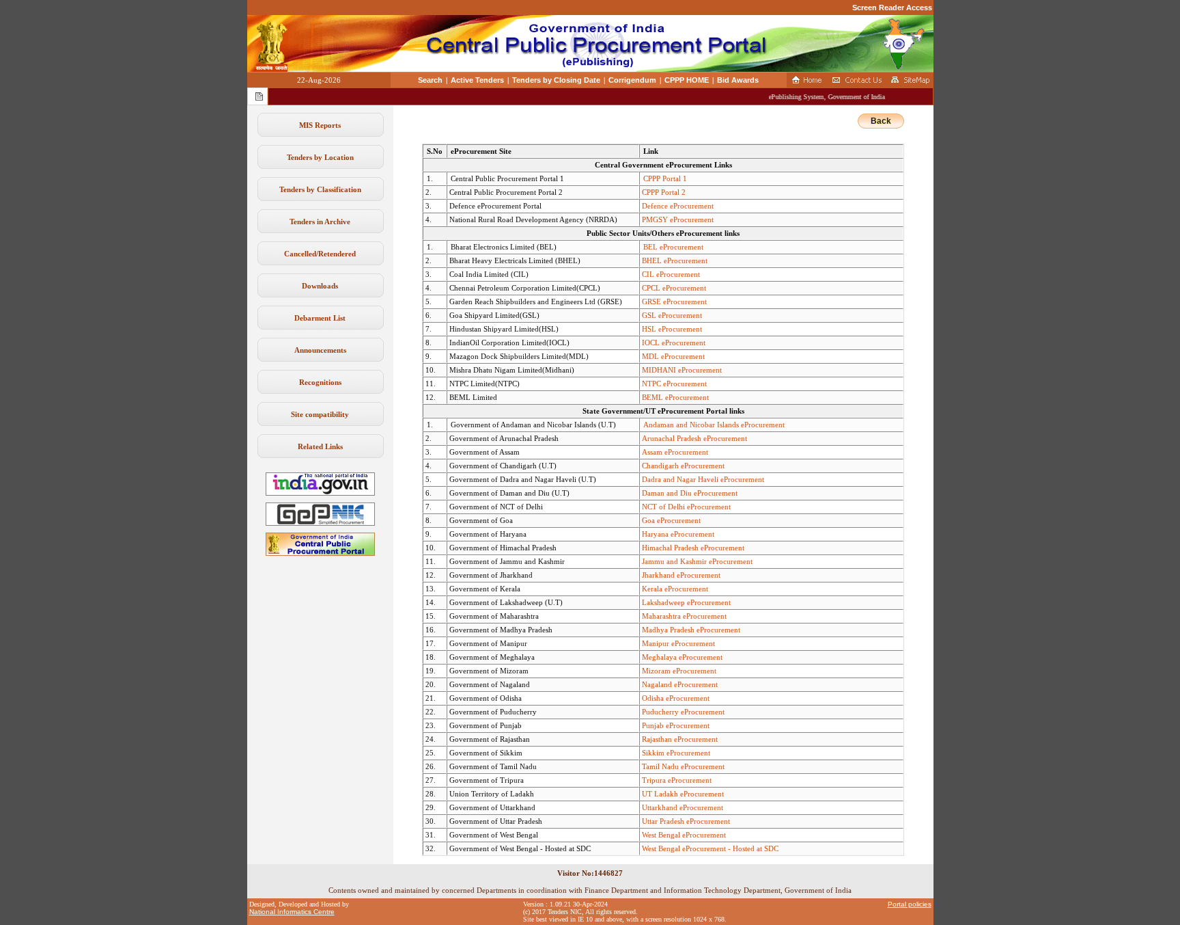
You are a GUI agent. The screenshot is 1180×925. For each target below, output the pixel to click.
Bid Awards (738, 80)
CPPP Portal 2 (664, 192)
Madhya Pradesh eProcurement (691, 630)
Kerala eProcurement (675, 589)
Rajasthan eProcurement (680, 739)
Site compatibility (320, 414)
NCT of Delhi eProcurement (686, 506)
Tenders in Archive (320, 221)
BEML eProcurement (675, 397)
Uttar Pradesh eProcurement (686, 821)
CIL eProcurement (671, 274)
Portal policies (909, 904)
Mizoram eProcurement (679, 671)
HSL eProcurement (672, 329)
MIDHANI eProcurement (682, 370)
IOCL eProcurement (673, 342)
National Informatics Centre (292, 911)
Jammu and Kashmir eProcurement (697, 561)
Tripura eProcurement (677, 780)
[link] (320, 523)
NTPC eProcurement (674, 383)
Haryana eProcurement (678, 534)
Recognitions (320, 382)
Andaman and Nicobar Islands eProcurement (714, 424)
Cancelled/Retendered (320, 254)
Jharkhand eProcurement (681, 575)
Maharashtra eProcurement (684, 616)
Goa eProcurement (671, 520)
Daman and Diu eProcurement (690, 493)
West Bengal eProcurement (684, 835)
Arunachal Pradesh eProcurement (694, 438)
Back (881, 121)
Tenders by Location (320, 157)
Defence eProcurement (678, 206)
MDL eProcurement (673, 356)
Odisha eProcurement (676, 698)
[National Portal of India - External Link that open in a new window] (320, 493)
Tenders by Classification (320, 189)
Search (430, 80)
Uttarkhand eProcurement (682, 807)
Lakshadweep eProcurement (686, 602)
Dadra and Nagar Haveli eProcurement (703, 479)
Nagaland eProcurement (680, 684)
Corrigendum (632, 80)
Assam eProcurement (675, 452)
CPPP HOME (686, 80)
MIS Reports (320, 125)
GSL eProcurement (672, 315)
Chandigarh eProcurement (683, 465)
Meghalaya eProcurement (682, 657)
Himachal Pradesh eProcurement (693, 548)
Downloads (320, 286)
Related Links (320, 446)
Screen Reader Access (892, 7)
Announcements (320, 350)
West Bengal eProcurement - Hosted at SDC (710, 848)
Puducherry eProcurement (683, 712)
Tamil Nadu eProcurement (683, 766)
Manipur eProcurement (678, 643)
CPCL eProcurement (674, 288)
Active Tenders (477, 80)
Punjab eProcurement (676, 725)
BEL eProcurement (673, 247)
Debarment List (320, 318)
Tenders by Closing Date (556, 80)
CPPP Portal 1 (665, 178)
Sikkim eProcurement (676, 753)
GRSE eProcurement (674, 301)
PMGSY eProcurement (678, 219)
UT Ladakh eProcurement (683, 794)
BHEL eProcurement (674, 260)
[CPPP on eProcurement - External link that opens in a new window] (320, 553)
